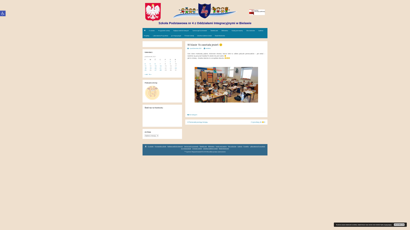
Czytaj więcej (387, 225)
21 (160, 68)
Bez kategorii (193, 115)
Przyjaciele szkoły (164, 31)
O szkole (152, 31)
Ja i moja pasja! (176, 36)
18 (145, 68)
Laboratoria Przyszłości (160, 36)
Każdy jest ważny (237, 31)
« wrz (146, 74)
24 (176, 68)
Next (254, 84)
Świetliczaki (214, 31)
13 (155, 66)
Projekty (146, 36)
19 (150, 68)
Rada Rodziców (220, 36)
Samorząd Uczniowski (200, 31)
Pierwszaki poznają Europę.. (198, 122)
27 (155, 70)
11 (145, 66)
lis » (150, 74)
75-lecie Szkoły (189, 36)
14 (160, 66)
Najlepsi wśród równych (181, 31)
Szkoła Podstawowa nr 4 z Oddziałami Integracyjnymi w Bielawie (205, 23)
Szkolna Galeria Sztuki (204, 36)
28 (160, 70)
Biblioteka (225, 31)
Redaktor (208, 48)
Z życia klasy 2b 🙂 (257, 122)
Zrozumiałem (399, 225)
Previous (197, 84)
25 (145, 70)
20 (155, 68)
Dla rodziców (250, 31)
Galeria (260, 31)
